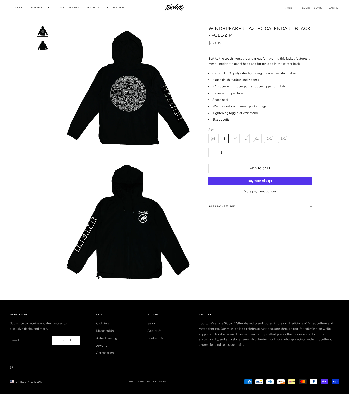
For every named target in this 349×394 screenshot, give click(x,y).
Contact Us (155, 338)
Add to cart (260, 168)
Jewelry (93, 7)
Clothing (16, 7)
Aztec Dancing (68, 7)
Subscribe (66, 340)
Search (152, 323)
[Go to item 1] (42, 31)
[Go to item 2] (42, 45)
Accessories (116, 7)
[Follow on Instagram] (12, 367)
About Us (154, 331)
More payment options (260, 191)
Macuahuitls (40, 7)
